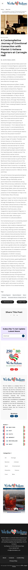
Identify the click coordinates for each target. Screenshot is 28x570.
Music (24, 295)
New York (8, 9)
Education (7, 470)
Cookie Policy (20, 558)
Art (6, 457)
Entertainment (16, 466)
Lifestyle (16, 462)
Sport (6, 466)
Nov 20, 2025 (4, 37)
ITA (12, 369)
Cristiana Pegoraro (6, 295)
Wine (13, 474)
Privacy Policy (13, 561)
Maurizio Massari (17, 295)
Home (2, 9)
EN (16, 369)
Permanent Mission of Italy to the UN (17, 297)
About (4, 558)
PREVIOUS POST (8, 302)
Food (6, 474)
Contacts (11, 558)
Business (7, 462)
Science (17, 470)
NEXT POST (22, 302)
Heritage (13, 457)
